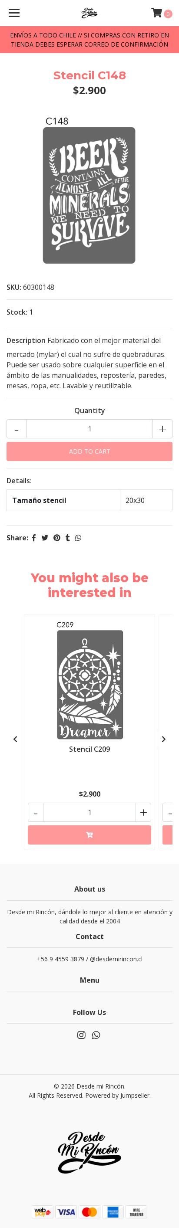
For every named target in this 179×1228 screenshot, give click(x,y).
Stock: (17, 312)
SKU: (14, 287)
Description (26, 340)
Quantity (89, 410)
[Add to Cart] (89, 835)
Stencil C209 (89, 749)
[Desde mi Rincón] (89, 13)
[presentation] (15, 739)
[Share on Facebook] (34, 538)
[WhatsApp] (96, 1037)
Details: (19, 480)
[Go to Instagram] (81, 1037)
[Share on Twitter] (44, 538)
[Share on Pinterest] (56, 538)
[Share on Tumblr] (68, 538)
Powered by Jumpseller (117, 1095)
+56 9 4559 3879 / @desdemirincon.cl (90, 959)
